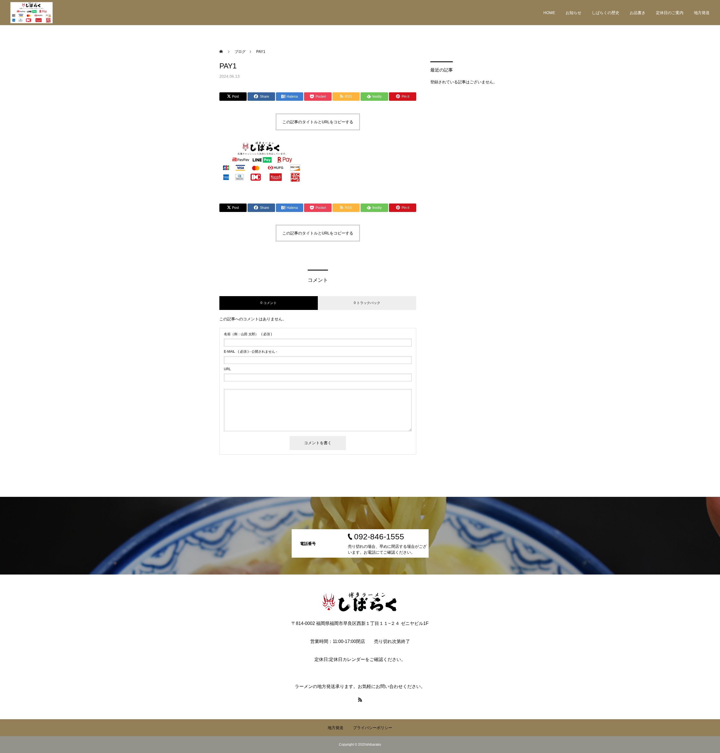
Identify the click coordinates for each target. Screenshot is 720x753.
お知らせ (573, 12)
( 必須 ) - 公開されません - (250, 351)
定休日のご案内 (669, 12)
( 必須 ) (248, 334)
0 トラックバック (367, 303)
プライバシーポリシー (372, 727)
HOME (549, 12)
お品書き (637, 12)
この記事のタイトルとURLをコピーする (317, 122)
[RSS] (360, 699)
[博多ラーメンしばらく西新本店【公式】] (31, 12)
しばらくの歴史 (605, 12)
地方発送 (702, 12)
